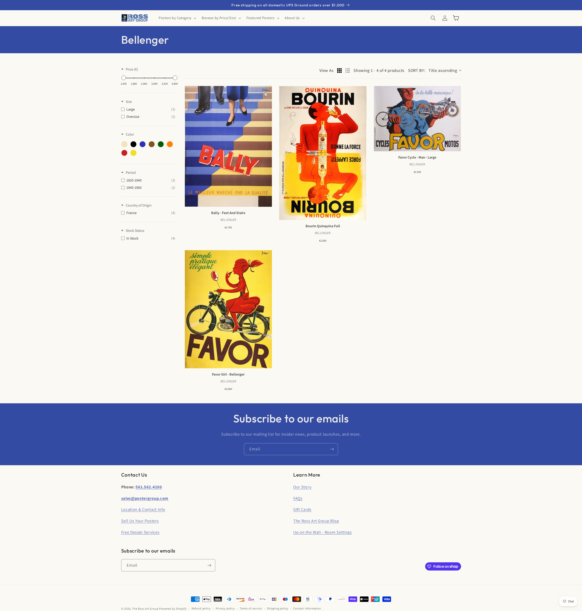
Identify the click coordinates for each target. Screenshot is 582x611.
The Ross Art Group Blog (316, 520)
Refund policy (201, 608)
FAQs (298, 498)
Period (131, 172)
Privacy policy (225, 608)
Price (132, 69)
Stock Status (135, 230)
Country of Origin (139, 205)
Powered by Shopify (173, 609)
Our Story (302, 487)
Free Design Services (140, 532)
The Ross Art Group (145, 609)
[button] (177, 18)
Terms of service (251, 608)
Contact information (307, 608)
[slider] (123, 78)
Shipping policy (277, 608)
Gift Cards (302, 509)
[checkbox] (148, 109)
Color (130, 134)
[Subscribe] (332, 449)
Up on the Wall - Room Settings (322, 532)
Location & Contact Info (143, 509)
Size (129, 101)
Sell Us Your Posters (140, 520)
